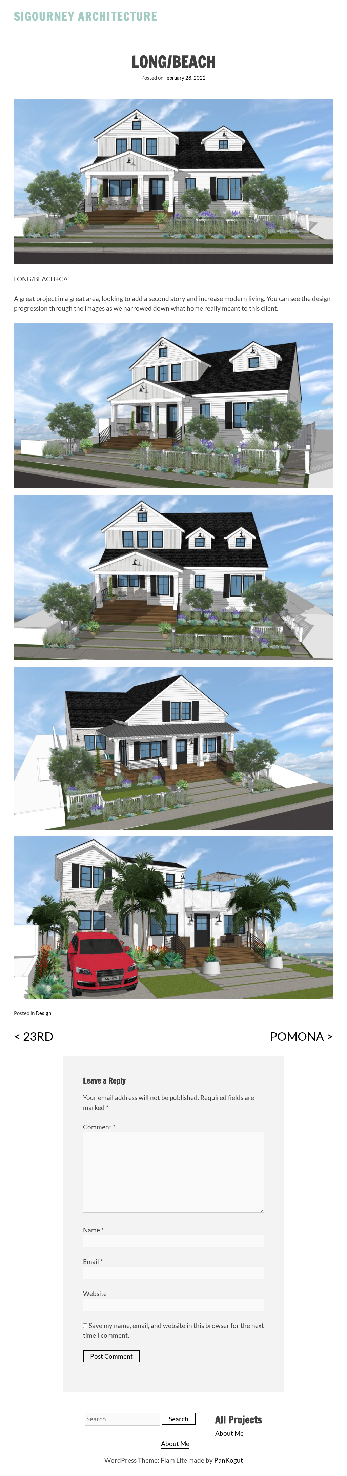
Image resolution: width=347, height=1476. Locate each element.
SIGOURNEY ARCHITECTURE (86, 16)
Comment (99, 1127)
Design (43, 1013)
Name (93, 1230)
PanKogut (228, 1460)
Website (95, 1293)
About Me (229, 1433)
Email (93, 1262)
